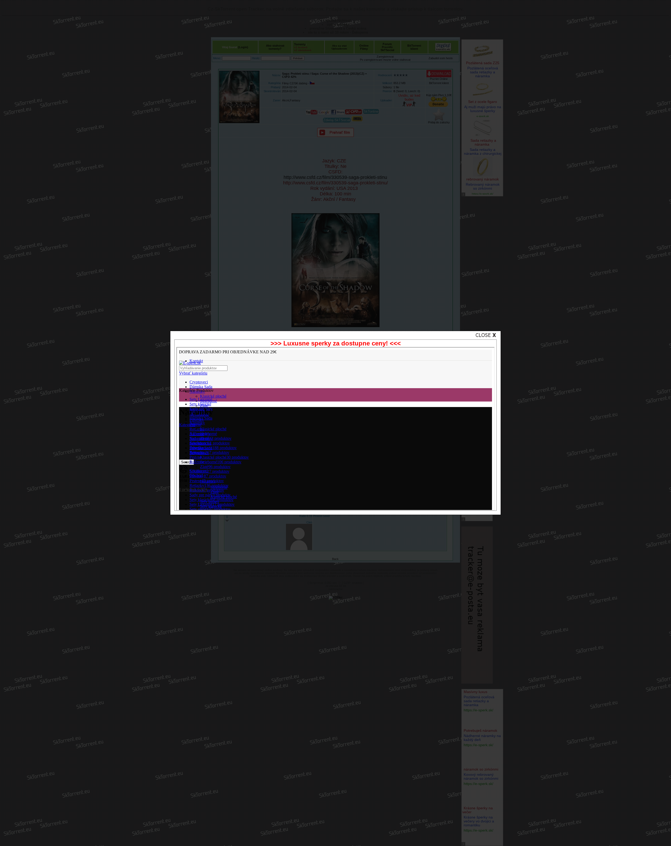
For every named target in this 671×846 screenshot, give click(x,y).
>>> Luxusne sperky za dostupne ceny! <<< (335, 343)
